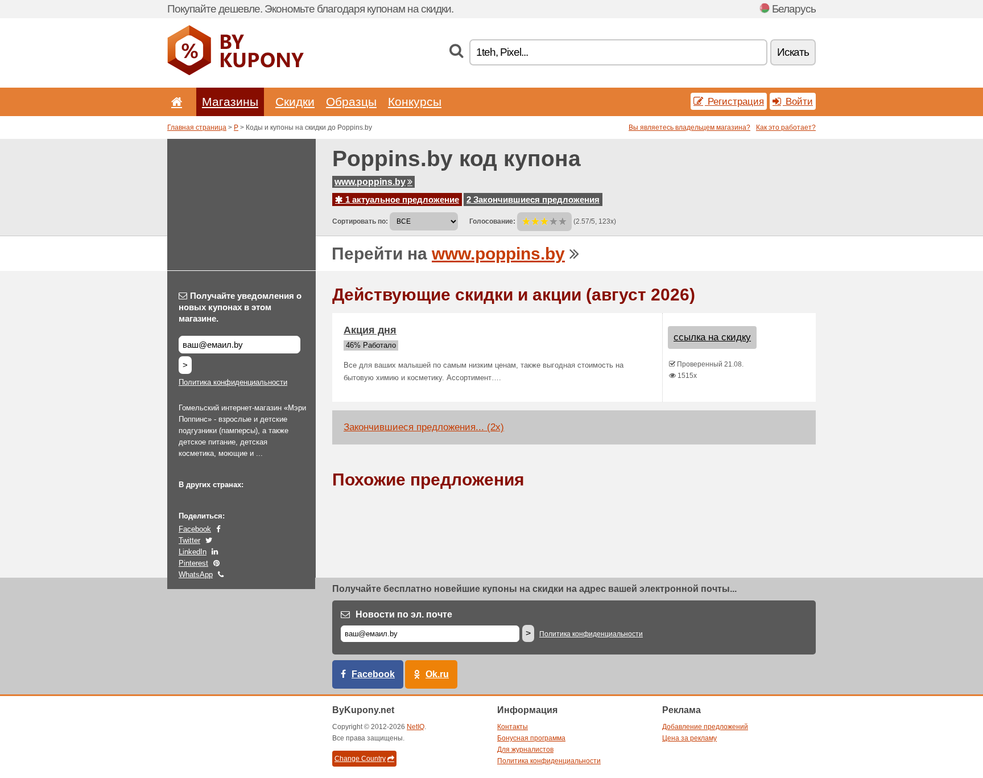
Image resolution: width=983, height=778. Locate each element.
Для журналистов (525, 750)
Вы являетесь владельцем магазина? (689, 127)
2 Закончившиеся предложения (533, 199)
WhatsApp (196, 574)
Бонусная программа (531, 738)
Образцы (351, 101)
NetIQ (415, 727)
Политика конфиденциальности (233, 382)
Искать (793, 52)
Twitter (189, 540)
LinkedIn (192, 552)
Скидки (295, 101)
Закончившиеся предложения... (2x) (424, 427)
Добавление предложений (705, 727)
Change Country (360, 759)
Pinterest (193, 563)
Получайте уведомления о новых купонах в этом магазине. (240, 307)
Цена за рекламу (689, 738)
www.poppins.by (370, 182)
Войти (798, 101)
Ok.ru (437, 674)
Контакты (512, 727)
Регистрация (734, 101)
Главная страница (196, 127)
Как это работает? (786, 127)
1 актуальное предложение (401, 199)
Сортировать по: (360, 221)
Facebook (195, 529)
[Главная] (174, 101)
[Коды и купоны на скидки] (235, 73)
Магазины (230, 101)
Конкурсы (414, 101)
